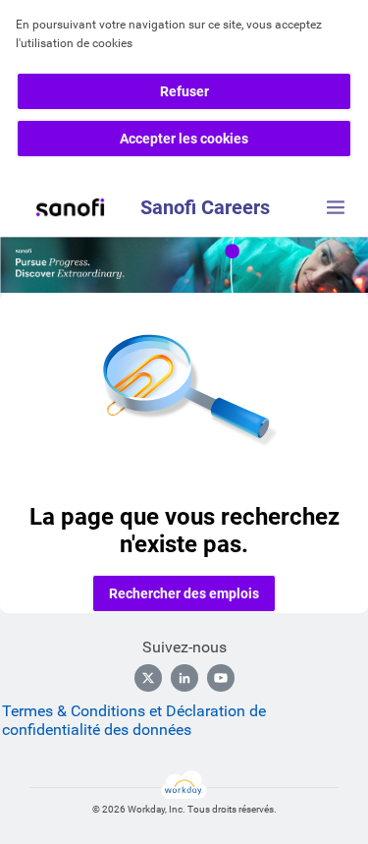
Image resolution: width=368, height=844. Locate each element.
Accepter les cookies (184, 138)
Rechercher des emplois (184, 593)
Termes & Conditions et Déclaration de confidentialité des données (134, 720)
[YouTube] (221, 678)
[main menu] (335, 207)
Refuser (184, 91)
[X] (148, 678)
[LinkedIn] (184, 678)
